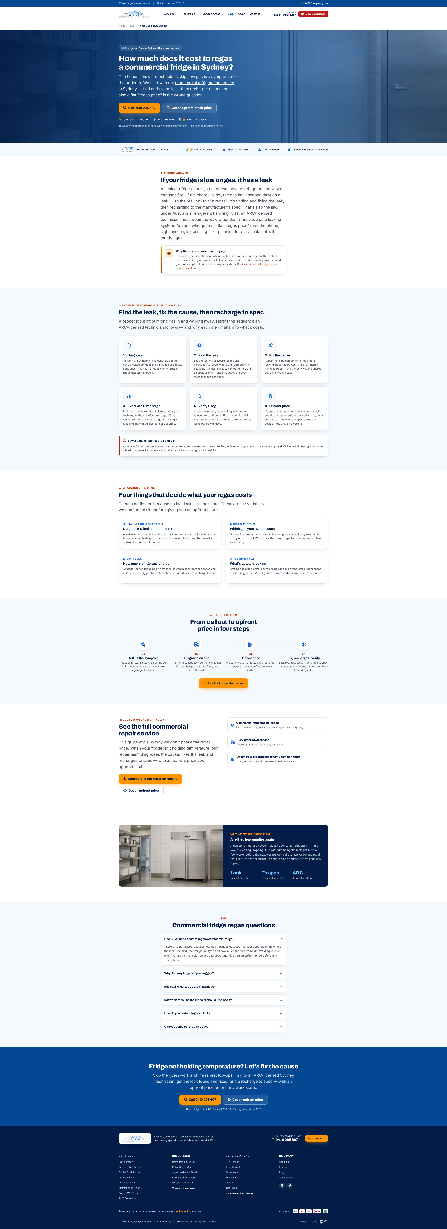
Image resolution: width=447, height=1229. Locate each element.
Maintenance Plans (129, 1187)
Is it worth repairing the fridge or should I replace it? (198, 1000)
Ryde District (233, 1167)
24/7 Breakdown (128, 1198)
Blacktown (231, 1177)
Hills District (232, 1161)
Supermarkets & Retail (184, 1172)
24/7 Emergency (315, 13)
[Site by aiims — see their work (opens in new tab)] (324, 1221)
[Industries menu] (198, 14)
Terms (313, 1221)
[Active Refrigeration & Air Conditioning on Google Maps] (282, 1186)
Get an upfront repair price (192, 108)
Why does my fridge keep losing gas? (189, 973)
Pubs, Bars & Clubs (182, 1167)
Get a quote (315, 1138)
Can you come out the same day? (186, 1026)
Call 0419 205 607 (141, 108)
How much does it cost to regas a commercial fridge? (199, 939)
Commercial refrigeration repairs (152, 778)
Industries (189, 14)
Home (122, 25)
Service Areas (211, 14)
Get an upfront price (143, 790)
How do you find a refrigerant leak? (187, 1013)
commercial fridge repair (261, 264)
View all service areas (238, 1193)
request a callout (186, 268)
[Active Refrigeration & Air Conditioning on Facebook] (290, 1186)
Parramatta (232, 1172)
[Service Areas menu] (223, 14)
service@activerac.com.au (135, 3)
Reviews (283, 1167)
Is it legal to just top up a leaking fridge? (190, 986)
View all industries (182, 1188)
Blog (230, 14)
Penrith (229, 1182)
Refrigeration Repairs (130, 1167)
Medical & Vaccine (182, 1182)
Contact (255, 14)
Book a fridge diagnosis (226, 683)
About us (284, 1161)
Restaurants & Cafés (183, 1161)
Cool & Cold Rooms (129, 1172)
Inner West (231, 1187)
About (241, 14)
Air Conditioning (127, 1182)
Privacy (304, 1221)
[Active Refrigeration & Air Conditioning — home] (134, 14)
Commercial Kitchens (184, 1177)
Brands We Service (129, 1193)
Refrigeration (126, 1161)
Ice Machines (126, 1177)
